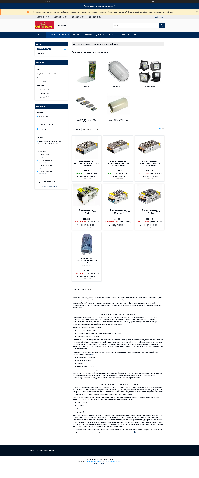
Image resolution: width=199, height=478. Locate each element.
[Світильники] (118, 71)
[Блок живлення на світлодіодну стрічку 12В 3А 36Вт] (86, 195)
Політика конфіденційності (113, 461)
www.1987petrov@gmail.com (48, 186)
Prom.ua (110, 459)
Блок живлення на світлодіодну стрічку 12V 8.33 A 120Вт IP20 (86, 163)
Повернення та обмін (128, 35)
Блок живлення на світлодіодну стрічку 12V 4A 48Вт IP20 (118, 212)
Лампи (86, 86)
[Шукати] (162, 25)
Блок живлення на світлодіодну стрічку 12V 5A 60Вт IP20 (149, 212)
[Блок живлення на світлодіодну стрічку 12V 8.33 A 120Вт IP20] (86, 147)
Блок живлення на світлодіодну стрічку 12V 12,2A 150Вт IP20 (118, 163)
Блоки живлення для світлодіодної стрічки (86, 120)
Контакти (87, 35)
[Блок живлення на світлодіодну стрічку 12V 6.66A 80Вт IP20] (149, 147)
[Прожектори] (150, 71)
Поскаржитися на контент (95, 461)
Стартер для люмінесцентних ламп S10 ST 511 (86, 260)
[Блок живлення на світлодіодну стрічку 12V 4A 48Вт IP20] (118, 195)
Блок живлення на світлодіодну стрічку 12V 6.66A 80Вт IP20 (149, 163)
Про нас (75, 35)
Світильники (118, 86)
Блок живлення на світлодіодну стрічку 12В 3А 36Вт (87, 212)
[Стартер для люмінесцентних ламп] (118, 104)
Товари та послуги (57, 35)
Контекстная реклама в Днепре (42, 450)
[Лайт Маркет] (44, 29)
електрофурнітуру (134, 432)
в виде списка (163, 129)
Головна (40, 35)
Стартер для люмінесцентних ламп (118, 120)
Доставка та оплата (105, 35)
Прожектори (150, 86)
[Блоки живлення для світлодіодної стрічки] (86, 104)
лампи (92, 354)
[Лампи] (86, 71)
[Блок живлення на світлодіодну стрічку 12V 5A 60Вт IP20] (149, 195)
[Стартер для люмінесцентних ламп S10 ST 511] (86, 243)
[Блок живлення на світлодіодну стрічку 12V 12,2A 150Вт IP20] (118, 147)
